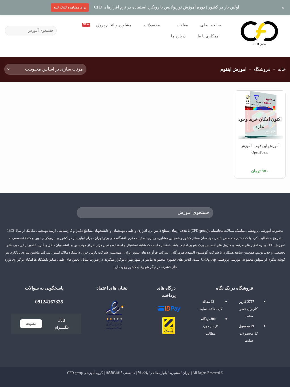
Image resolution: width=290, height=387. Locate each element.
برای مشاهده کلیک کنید (70, 7)
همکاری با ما (208, 36)
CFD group (75, 373)
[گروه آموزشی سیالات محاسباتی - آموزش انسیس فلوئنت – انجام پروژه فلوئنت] (259, 33)
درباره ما (178, 36)
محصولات (152, 25)
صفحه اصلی (210, 25)
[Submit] (10, 30)
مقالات (182, 25)
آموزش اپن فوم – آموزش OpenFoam (260, 149)
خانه (282, 69)
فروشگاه (261, 69)
